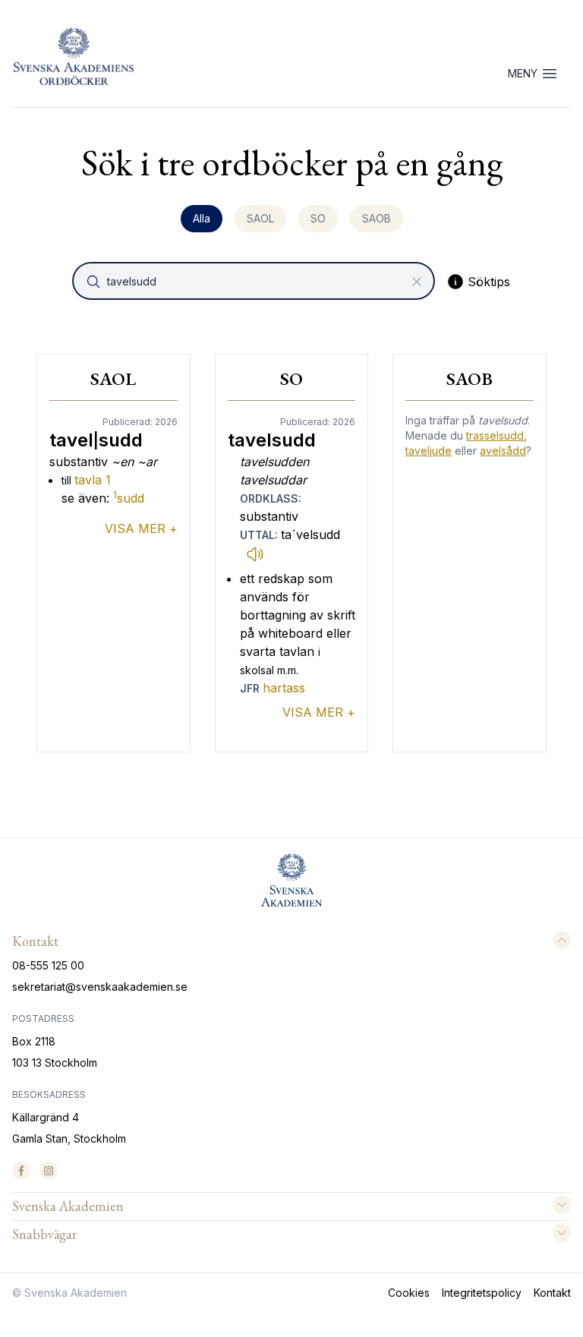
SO (318, 218)
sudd (128, 498)
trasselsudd (495, 435)
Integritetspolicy (482, 1292)
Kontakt (552, 1292)
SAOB (376, 218)
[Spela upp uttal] (255, 553)
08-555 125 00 (48, 965)
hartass (284, 687)
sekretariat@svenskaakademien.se (100, 986)
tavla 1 (92, 479)
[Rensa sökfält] (416, 281)
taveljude (428, 450)
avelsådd (503, 450)
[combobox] (255, 280)
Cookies (409, 1292)
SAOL (260, 218)
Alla (201, 218)
